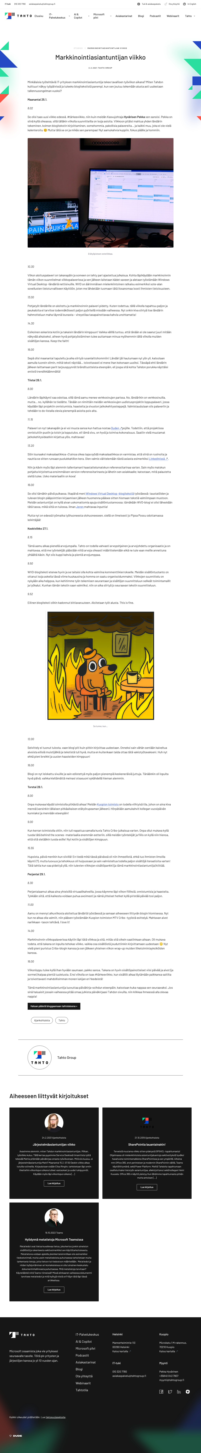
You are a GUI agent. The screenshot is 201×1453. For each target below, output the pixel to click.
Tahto (61, 1020)
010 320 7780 (20, 4)
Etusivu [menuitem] (39, 16)
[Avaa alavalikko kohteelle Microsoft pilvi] (110, 15)
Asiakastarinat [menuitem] (124, 16)
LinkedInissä (157, 458)
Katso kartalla (120, 1351)
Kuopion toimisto (108, 804)
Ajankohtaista (42, 1020)
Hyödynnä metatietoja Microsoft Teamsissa (54, 1239)
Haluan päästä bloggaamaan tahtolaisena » (54, 1006)
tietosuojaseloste (55, 1417)
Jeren (80, 506)
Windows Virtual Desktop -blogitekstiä (109, 493)
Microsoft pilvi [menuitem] (98, 16)
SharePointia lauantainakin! (147, 1144)
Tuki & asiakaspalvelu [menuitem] (151, 4)
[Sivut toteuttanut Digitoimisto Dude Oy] (15, 1436)
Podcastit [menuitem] (155, 16)
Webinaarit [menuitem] (173, 16)
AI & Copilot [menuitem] (78, 16)
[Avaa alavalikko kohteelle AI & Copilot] (88, 15)
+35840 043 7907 (168, 1375)
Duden (115, 428)
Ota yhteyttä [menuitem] (174, 4)
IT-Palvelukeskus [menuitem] (57, 16)
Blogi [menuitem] (141, 16)
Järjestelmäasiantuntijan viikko (54, 1144)
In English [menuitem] (192, 4)
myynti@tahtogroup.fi (171, 1380)
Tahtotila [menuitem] (82, 1390)
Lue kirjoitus (54, 1183)
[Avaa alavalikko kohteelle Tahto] (194, 15)
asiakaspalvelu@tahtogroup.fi (42, 4)
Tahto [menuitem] (188, 16)
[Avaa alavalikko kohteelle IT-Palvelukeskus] (69, 15)
